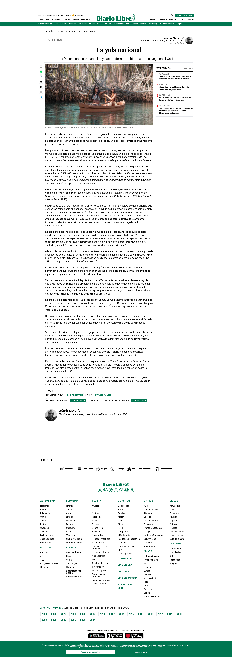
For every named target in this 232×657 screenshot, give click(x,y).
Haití (146, 563)
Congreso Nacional (49, 563)
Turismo (70, 509)
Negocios (70, 520)
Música (95, 506)
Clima (69, 560)
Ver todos (188, 68)
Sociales (96, 531)
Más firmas (149, 546)
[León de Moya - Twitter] (182, 38)
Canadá (147, 574)
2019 (92, 614)
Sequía (179, 24)
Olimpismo (123, 531)
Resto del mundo (152, 596)
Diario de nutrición (100, 552)
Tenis (120, 528)
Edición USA (125, 564)
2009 (44, 620)
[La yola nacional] (41, 72)
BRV (120, 550)
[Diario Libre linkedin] (116, 490)
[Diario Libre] (116, 17)
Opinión (172, 19)
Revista (153, 19)
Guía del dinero (177, 539)
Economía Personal (101, 580)
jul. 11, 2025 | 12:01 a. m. (171, 40)
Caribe (147, 593)
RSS (172, 556)
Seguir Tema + (75, 395)
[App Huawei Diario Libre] (134, 636)
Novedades (97, 535)
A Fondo (44, 531)
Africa (147, 585)
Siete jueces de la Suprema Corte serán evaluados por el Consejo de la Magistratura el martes (176, 111)
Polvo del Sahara (167, 24)
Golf (120, 520)
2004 (92, 620)
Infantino (72, 24)
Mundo (75, 19)
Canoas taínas (55, 395)
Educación (45, 513)
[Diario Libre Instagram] (105, 490)
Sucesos (44, 528)
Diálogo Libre (46, 535)
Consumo (70, 528)
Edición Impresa (127, 578)
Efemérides (175, 549)
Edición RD (124, 571)
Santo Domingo (148, 40)
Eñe (93, 559)
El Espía (147, 531)
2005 (83, 620)
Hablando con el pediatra (99, 547)
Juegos (173, 563)
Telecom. (70, 535)
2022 (63, 614)
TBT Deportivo (125, 553)
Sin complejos (99, 567)
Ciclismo (122, 524)
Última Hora (43, 19)
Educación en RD (45, 24)
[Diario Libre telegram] (121, 490)
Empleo (69, 517)
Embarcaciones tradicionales (109, 400)
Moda (95, 520)
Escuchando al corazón (99, 575)
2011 (170, 614)
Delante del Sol (151, 509)
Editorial (148, 517)
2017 (112, 614)
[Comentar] (41, 87)
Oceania (148, 589)
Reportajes (45, 542)
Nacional (44, 506)
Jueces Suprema (139, 24)
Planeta (182, 19)
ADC (146, 506)
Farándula (97, 517)
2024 (44, 614)
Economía (85, 19)
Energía (69, 524)
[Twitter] (79, 410)
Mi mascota (98, 542)
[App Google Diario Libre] (96, 636)
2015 (131, 614)
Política (66, 19)
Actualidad (56, 19)
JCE (42, 556)
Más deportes (124, 535)
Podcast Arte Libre (101, 539)
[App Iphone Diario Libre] (115, 636)
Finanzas (70, 506)
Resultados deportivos (129, 539)
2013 (150, 614)
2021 (73, 614)
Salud (43, 517)
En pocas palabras (101, 570)
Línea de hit (123, 542)
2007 (63, 620)
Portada (49, 31)
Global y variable (74, 539)
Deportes (163, 19)
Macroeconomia (74, 542)
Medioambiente (73, 552)
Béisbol (121, 513)
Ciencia (69, 556)
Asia (146, 582)
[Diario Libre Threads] (126, 490)
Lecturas (148, 542)
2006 (73, 620)
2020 (83, 614)
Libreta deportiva (126, 546)
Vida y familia (98, 556)
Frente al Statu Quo (153, 528)
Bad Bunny (153, 24)
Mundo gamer (176, 535)
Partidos (44, 552)
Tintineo (148, 513)
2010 (179, 614)
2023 (54, 614)
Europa (147, 571)
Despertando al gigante (73, 572)
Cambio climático (74, 576)
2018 (102, 614)
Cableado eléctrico (121, 24)
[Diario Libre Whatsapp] (132, 490)
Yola (90, 395)
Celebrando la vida (101, 563)
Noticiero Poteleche (153, 535)
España (147, 567)
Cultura (95, 513)
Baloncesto (123, 506)
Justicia (44, 520)
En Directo (148, 524)
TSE (42, 560)
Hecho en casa (177, 531)
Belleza (95, 524)
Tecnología (71, 563)
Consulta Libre (99, 583)
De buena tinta (151, 520)
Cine (94, 509)
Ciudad (43, 509)
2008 (54, 620)
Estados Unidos (151, 556)
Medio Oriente (150, 578)
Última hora (125, 558)
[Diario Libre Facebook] (100, 490)
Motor (121, 517)
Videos (191, 19)
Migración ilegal (57, 400)
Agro (68, 513)
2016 (121, 614)
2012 (160, 614)
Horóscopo (175, 560)
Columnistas (74, 31)
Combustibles (60, 24)
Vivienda (70, 531)
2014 (141, 614)
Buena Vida (97, 528)
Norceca (108, 24)
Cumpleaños (176, 552)
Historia (70, 567)
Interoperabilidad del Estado (90, 24)
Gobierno (44, 567)
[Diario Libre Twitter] (111, 490)
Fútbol (121, 509)
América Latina (151, 560)
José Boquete (47, 539)
